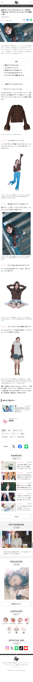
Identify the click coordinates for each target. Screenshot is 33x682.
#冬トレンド (15, 433)
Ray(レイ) (2, 5)
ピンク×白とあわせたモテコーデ (13, 73)
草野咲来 (11, 420)
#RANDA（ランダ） (18, 430)
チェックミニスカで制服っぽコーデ (14, 75)
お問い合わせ (24, 665)
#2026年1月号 (20, 437)
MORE (16, 516)
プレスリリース (16, 667)
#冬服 (9, 430)
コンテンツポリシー (10, 665)
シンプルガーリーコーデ (11, 67)
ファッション (7, 5)
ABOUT (4, 663)
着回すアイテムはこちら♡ (12, 65)
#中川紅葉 (4, 437)
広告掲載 (9, 663)
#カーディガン (5, 433)
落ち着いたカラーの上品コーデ (13, 70)
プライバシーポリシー (24, 663)
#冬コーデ (12, 437)
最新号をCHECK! (16, 604)
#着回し (22, 433)
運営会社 (18, 665)
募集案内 (15, 663)
